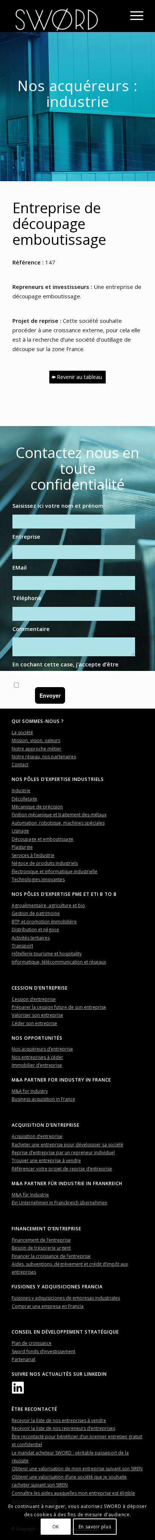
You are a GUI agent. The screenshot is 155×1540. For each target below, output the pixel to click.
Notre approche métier (36, 749)
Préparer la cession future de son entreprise (59, 1007)
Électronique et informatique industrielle (54, 871)
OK (55, 1526)
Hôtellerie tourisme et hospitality (47, 953)
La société (22, 732)
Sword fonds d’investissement (43, 1351)
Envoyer (50, 695)
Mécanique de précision (37, 807)
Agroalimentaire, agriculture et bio (48, 905)
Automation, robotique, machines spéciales (58, 823)
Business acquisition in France (43, 1099)
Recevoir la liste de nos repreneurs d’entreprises (63, 1428)
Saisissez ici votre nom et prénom (57, 505)
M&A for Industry (30, 1091)
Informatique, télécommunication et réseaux (59, 962)
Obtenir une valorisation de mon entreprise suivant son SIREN (77, 1468)
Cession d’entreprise (34, 999)
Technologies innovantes (38, 879)
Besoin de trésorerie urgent (41, 1248)
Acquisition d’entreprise (37, 1136)
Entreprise (26, 536)
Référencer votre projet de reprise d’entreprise (62, 1169)
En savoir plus (97, 673)
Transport (22, 946)
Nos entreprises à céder (37, 1057)
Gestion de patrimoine (36, 913)
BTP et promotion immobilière (44, 921)
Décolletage (24, 799)
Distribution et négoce (35, 929)
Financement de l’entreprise (41, 1240)
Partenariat (23, 1359)
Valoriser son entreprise (37, 1015)
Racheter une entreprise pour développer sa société (67, 1144)
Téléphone (26, 598)
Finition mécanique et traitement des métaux (59, 814)
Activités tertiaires (31, 938)
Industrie (21, 790)
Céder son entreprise (34, 1023)
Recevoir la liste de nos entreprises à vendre (59, 1420)
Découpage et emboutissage (42, 839)
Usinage (20, 831)
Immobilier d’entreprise (37, 1065)
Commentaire (31, 628)
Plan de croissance (32, 1343)
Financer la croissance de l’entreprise (51, 1256)
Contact (20, 764)
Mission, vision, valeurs (36, 740)
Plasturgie (22, 847)
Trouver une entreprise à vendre (46, 1160)
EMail (19, 567)
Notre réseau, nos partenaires (44, 756)
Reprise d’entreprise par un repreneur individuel (63, 1152)
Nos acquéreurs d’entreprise (42, 1049)
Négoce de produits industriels (45, 863)
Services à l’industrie (33, 855)
